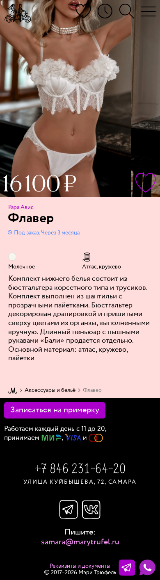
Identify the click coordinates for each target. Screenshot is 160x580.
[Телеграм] (127, 568)
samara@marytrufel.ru (80, 542)
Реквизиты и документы (80, 566)
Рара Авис (21, 207)
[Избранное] (83, 11)
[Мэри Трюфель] (17, 13)
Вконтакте (91, 509)
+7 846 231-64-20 (80, 469)
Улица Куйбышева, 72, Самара (79, 482)
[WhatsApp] (147, 568)
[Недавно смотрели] (105, 11)
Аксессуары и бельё (50, 390)
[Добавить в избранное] (145, 183)
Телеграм (68, 509)
